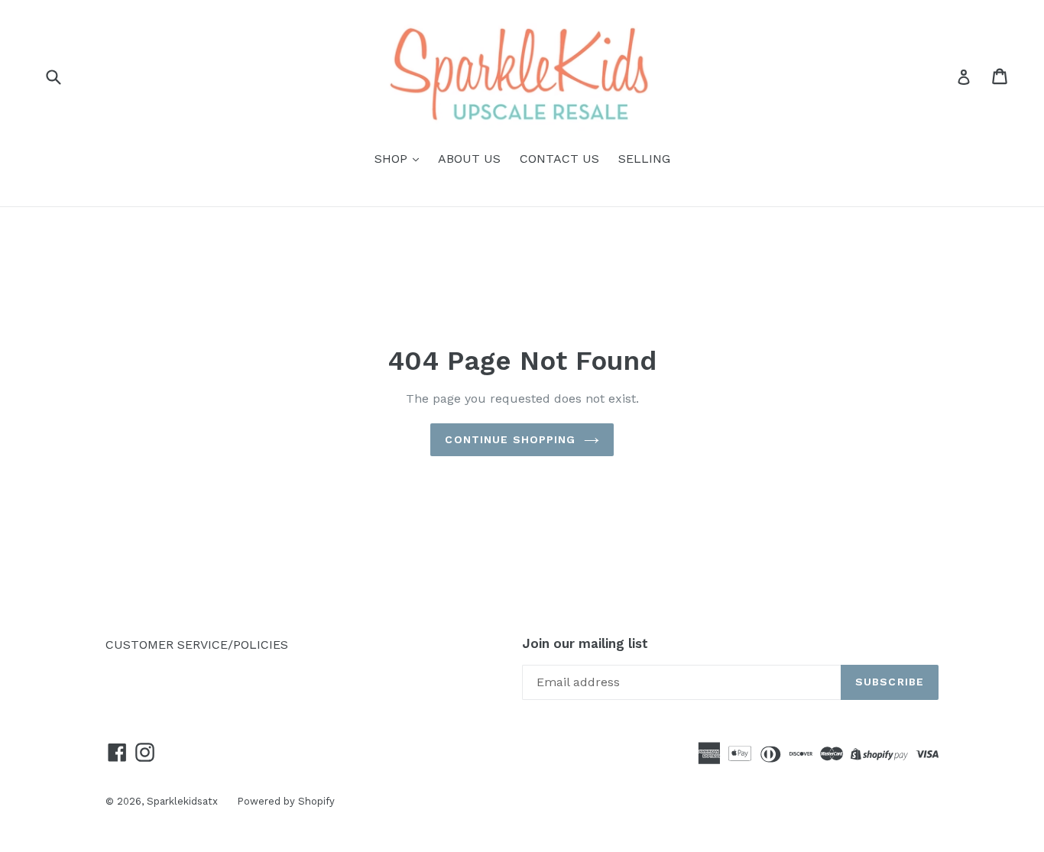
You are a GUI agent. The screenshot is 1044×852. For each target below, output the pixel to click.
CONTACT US (559, 158)
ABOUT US (469, 158)
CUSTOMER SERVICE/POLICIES (196, 644)
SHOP (392, 158)
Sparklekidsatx (182, 801)
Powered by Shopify (286, 801)
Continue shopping (510, 439)
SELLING (644, 158)
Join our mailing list (585, 643)
